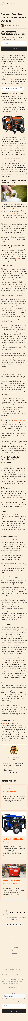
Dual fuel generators (17, 213)
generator (7, 172)
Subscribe (14, 48)
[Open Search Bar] (24, 3)
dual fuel (5, 723)
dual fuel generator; (7, 585)
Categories (14, 993)
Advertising (14, 953)
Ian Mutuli (9, 25)
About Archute (14, 947)
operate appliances (19, 420)
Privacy (14, 959)
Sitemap (14, 956)
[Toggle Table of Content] (20, 88)
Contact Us (14, 950)
